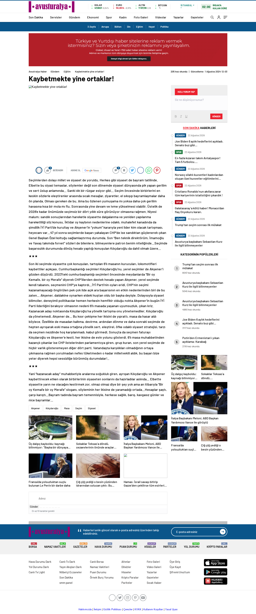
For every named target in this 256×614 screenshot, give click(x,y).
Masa (67, 408)
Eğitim (139, 26)
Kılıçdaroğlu (52, 408)
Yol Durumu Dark (39, 567)
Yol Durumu (191, 545)
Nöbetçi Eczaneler (70, 572)
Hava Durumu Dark (40, 561)
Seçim (78, 408)
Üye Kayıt (175, 567)
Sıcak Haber (154, 582)
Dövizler (126, 567)
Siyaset (92, 408)
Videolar (160, 17)
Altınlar (125, 561)
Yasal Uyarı (171, 609)
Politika (164, 26)
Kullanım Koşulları (153, 609)
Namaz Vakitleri (55, 545)
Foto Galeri (141, 17)
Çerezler (128, 609)
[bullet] (53, 507)
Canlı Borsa (97, 561)
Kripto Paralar (217, 545)
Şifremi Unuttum (180, 572)
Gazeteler (197, 17)
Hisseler (150, 545)
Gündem (74, 17)
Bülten (118, 26)
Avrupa (105, 26)
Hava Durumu (103, 545)
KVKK (138, 609)
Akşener (35, 408)
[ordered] (50, 507)
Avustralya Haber (38, 71)
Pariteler (169, 545)
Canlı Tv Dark (67, 561)
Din (128, 26)
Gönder (34, 506)
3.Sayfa (92, 26)
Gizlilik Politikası (112, 609)
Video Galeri (154, 567)
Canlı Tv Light (37, 572)
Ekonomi (93, 17)
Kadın (123, 17)
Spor (109, 17)
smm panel (66, 582)
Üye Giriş (175, 561)
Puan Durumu (128, 545)
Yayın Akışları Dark (70, 567)
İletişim (97, 609)
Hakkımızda (85, 609)
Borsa (33, 545)
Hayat (152, 26)
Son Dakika (36, 17)
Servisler (56, 17)
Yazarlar (178, 17)
